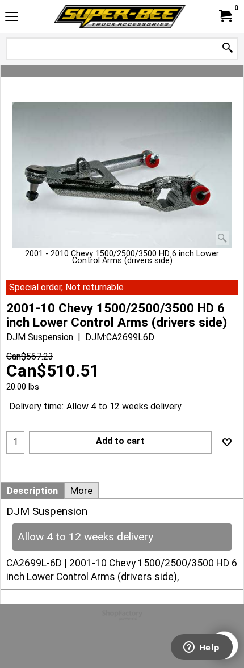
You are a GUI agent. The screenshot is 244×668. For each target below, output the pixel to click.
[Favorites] (227, 442)
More (81, 490)
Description (32, 490)
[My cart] (224, 16)
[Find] (227, 48)
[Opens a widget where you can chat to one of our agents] (201, 648)
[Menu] (11, 18)
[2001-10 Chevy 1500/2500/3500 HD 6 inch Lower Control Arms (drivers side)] (122, 175)
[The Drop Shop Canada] (120, 16)
